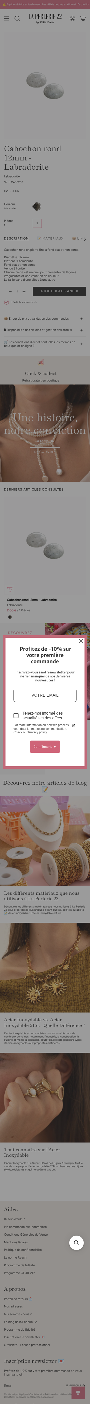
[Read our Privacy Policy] (73, 726)
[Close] (81, 641)
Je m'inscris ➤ (45, 747)
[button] (76, 1243)
